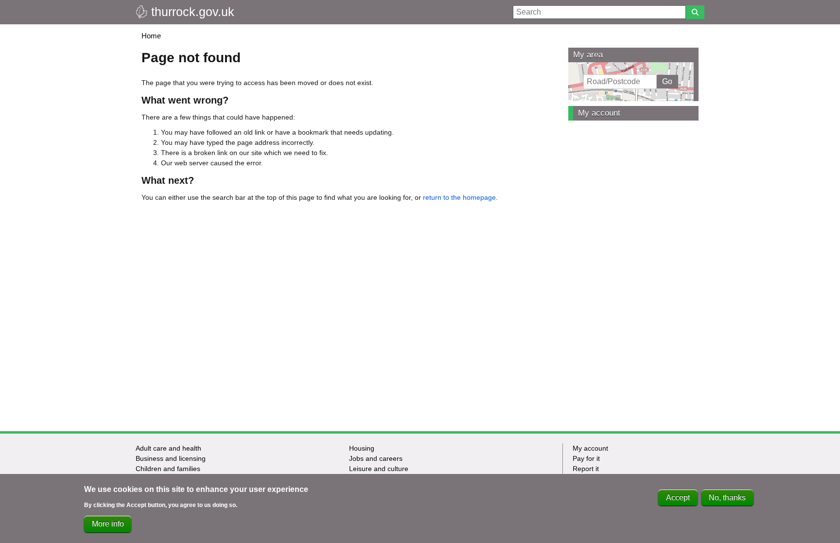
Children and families (168, 469)
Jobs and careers (375, 458)
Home (151, 36)
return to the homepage (459, 197)
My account (599, 113)
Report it (586, 469)
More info (108, 524)
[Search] (695, 12)
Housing (361, 448)
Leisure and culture (378, 469)
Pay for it (586, 458)
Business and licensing (171, 458)
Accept (678, 497)
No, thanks (727, 497)
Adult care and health (168, 448)
